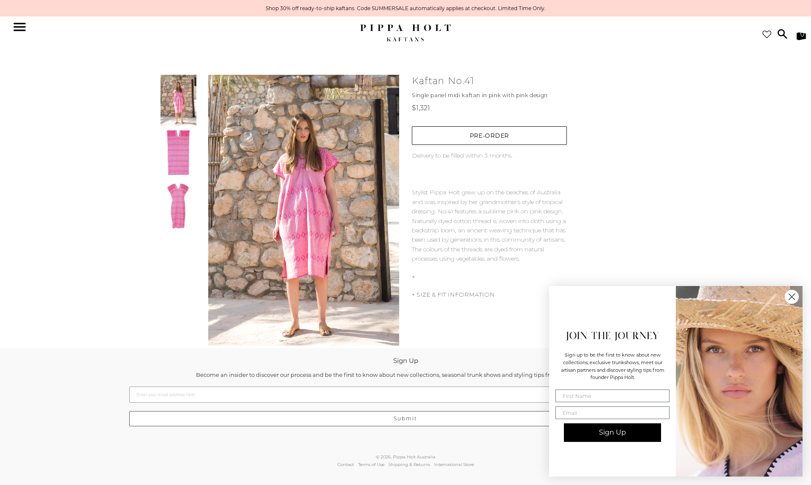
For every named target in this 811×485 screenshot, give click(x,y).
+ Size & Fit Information (453, 294)
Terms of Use (371, 464)
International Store (454, 464)
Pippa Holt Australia (414, 457)
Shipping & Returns (409, 464)
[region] (405, 8)
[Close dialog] (791, 296)
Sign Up (612, 432)
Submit (405, 418)
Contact (345, 464)
